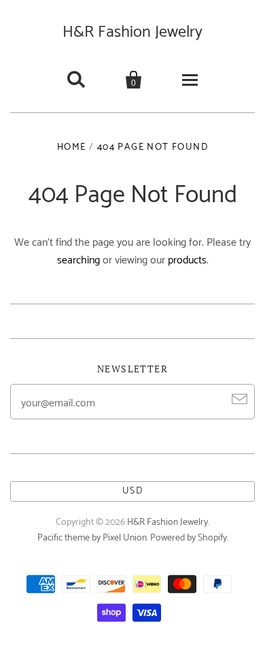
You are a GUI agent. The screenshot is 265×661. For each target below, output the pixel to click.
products (187, 260)
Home (71, 147)
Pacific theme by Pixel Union (92, 538)
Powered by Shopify (188, 538)
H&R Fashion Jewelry (132, 32)
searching (78, 260)
